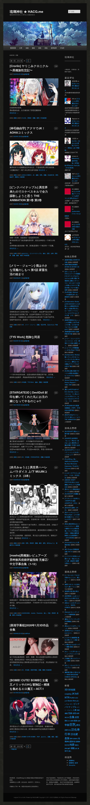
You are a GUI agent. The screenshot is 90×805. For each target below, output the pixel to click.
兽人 (45, 613)
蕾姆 (43, 670)
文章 (20, 48)
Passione (39, 613)
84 (56, 555)
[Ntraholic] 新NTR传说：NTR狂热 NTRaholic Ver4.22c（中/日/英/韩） (72, 163)
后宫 (48, 253)
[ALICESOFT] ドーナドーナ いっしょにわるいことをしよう (72, 452)
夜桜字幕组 (34, 670)
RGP (38, 737)
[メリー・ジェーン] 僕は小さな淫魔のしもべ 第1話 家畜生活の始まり (29, 269)
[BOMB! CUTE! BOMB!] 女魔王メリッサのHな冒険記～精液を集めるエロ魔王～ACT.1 (30, 684)
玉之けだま (50, 325)
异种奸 (29, 118)
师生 (78, 725)
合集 (72, 717)
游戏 (39, 48)
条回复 (43, 118)
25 (56, 393)
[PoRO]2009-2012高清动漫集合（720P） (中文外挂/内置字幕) (72, 407)
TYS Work (31, 382)
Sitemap (73, 797)
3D (23, 457)
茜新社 (17, 177)
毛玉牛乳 (43, 325)
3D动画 (24, 382)
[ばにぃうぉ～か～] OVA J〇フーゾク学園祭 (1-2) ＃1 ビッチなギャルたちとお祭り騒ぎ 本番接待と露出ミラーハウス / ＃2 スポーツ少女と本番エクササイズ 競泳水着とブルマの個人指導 (72, 280)
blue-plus (72, 765)
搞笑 (17, 255)
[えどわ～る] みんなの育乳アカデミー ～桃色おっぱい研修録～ (72, 145)
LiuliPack (27, 633)
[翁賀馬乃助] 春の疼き (72, 591)
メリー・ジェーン (30, 325)
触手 (69, 748)
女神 (52, 253)
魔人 (70, 751)
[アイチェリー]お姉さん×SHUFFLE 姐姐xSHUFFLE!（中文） (72, 500)
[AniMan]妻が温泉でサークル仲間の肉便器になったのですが (72, 373)
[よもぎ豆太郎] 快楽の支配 (76, 226)
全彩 (74, 713)
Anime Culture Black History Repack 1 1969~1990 (72, 382)
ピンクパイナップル (36, 253)
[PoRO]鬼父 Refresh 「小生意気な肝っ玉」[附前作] (72, 294)
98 (56, 625)
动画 (27, 48)
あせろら (43, 737)
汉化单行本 (51, 175)
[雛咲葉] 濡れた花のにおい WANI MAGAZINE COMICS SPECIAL (72, 674)
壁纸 (66, 721)
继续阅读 (14, 113)
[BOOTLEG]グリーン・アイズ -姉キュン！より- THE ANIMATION (72, 417)
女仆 (69, 721)
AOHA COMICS (26, 175)
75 (56, 266)
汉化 (69, 730)
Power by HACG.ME (32, 797)
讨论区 (62, 48)
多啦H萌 (26, 74)
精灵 (21, 255)
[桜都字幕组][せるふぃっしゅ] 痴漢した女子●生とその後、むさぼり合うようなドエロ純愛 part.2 (72, 324)
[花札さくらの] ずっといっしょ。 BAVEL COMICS (72, 605)
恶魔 (34, 118)
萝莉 (66, 748)
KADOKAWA (26, 613)
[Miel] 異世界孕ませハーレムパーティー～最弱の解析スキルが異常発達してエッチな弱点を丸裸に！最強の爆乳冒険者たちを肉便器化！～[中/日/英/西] (72, 531)
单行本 (67, 717)
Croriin (24, 118)
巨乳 (41, 175)
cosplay (68, 693)
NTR (67, 697)
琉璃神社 (75, 738)
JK (33, 175)
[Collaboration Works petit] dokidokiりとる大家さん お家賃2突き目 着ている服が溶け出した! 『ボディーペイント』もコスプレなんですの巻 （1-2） (72, 308)
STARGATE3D (35, 457)
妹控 (72, 721)
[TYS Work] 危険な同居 (25, 337)
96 (56, 187)
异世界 (32, 543)
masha (33, 613)
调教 (73, 748)
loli (23, 325)
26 (56, 680)
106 (56, 66)
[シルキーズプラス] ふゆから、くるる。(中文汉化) (72, 475)
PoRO (72, 698)
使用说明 (54, 48)
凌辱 (77, 713)
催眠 (37, 175)
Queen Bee (72, 701)
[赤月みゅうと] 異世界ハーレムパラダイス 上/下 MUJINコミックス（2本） (28, 471)
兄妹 (70, 713)
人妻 (74, 710)
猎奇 (38, 118)
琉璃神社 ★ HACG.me (26, 11)
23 (56, 467)
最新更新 (13, 48)
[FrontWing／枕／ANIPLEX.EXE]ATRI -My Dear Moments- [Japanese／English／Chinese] (72, 463)
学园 (67, 724)
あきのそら (25, 253)
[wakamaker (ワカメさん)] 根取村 (72, 213)
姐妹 (36, 382)
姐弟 (79, 721)
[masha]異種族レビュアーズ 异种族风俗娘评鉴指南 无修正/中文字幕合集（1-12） (29, 559)
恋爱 (66, 730)
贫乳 (44, 543)
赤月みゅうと (51, 543)
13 (56, 337)
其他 (46, 48)
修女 (44, 253)
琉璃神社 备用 (73, 763)
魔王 (57, 737)
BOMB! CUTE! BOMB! (29, 737)
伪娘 (78, 710)
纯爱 (72, 744)
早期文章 (13, 749)
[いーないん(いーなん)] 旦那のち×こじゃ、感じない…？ (72, 577)
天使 (49, 613)
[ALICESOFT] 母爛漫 (71, 494)
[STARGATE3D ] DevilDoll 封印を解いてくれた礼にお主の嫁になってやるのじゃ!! (29, 396)
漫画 (33, 48)
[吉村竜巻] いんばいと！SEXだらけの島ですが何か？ (72, 598)
